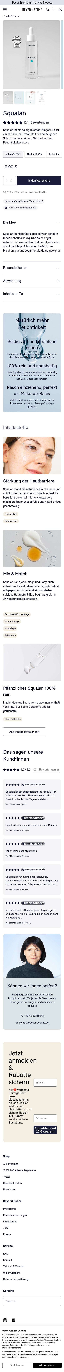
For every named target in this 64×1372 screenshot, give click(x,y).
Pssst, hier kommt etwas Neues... (32, 2)
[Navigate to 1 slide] (8, 97)
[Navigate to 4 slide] (42, 97)
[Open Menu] (5, 9)
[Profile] (60, 9)
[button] (30, 97)
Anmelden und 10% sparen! (45, 1130)
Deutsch (10, 1301)
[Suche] (47, 9)
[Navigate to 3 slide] (30, 97)
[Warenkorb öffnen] (54, 9)
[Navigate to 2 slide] (19, 97)
